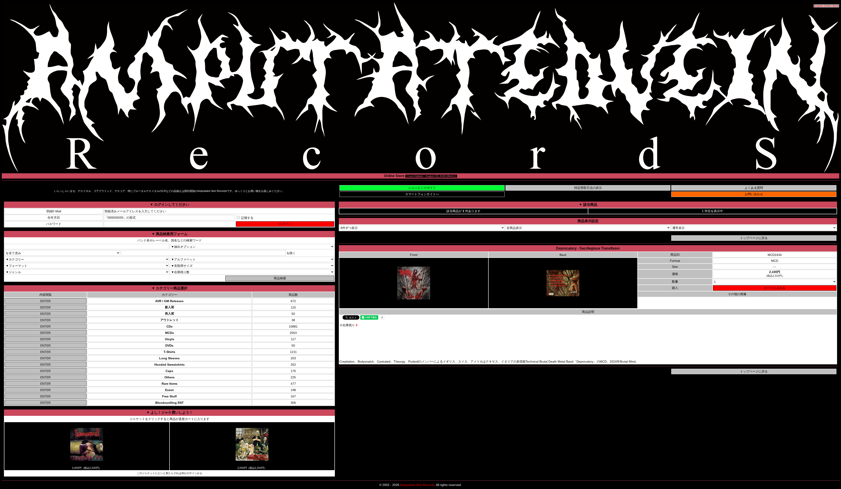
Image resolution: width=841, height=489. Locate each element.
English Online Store (826, 5)
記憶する (246, 218)
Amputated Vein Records (417, 485)
